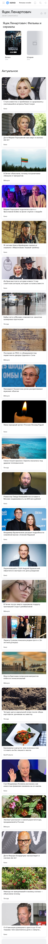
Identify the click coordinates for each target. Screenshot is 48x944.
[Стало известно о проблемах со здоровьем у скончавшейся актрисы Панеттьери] (24, 94)
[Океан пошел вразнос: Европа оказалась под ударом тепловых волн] (24, 453)
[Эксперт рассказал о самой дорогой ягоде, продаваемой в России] (24, 812)
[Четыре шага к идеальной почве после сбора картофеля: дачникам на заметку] (24, 704)
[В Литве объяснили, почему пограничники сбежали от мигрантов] (24, 166)
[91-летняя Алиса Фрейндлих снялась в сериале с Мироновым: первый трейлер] (24, 238)
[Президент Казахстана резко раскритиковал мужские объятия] (24, 381)
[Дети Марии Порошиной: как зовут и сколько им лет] (24, 130)
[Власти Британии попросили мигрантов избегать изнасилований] (24, 668)
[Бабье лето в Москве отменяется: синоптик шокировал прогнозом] (24, 309)
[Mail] (7, 2)
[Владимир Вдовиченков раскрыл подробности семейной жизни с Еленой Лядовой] (24, 525)
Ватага (7, 57)
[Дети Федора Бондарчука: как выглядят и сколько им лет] (24, 848)
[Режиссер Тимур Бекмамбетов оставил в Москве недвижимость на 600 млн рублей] (24, 489)
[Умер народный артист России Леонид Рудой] (24, 417)
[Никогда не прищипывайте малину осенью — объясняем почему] (24, 884)
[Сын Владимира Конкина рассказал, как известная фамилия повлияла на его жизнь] (24, 776)
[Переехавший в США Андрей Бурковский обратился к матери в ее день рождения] (24, 561)
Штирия (30, 57)
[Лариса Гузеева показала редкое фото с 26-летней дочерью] (24, 632)
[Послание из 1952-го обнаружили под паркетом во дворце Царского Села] (24, 345)
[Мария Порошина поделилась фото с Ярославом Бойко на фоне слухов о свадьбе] (24, 202)
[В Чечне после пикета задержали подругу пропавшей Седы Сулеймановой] (24, 597)
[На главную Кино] (12, 2)
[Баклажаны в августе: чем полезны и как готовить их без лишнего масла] (24, 740)
